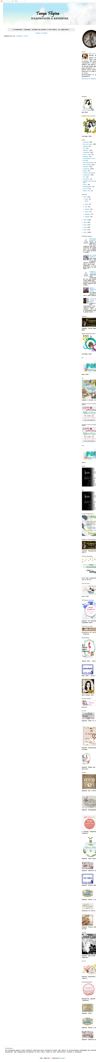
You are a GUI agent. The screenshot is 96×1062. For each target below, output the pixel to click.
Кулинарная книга (89, 158)
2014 (85, 225)
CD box (85, 188)
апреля (87, 209)
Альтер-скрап (87, 144)
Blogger (62, 1058)
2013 (85, 227)
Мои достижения (88, 162)
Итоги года (87, 154)
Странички (86, 175)
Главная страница (41, 33)
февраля (88, 214)
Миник (86, 201)
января (87, 216)
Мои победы (87, 164)
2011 (85, 232)
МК (84, 160)
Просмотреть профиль (89, 78)
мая (86, 207)
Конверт (85, 156)
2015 (85, 222)
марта (87, 211)
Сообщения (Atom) (22, 36)
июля (87, 199)
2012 (85, 230)
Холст (85, 184)
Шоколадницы (87, 186)
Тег (84, 177)
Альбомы (85, 142)
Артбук (85, 146)
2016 (85, 220)
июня (87, 204)
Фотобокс (86, 179)
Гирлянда (86, 152)
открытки (86, 169)
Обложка (85, 166)
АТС (84, 148)
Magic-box (86, 190)
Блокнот (85, 150)
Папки (85, 171)
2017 (85, 197)
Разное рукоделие (89, 173)
